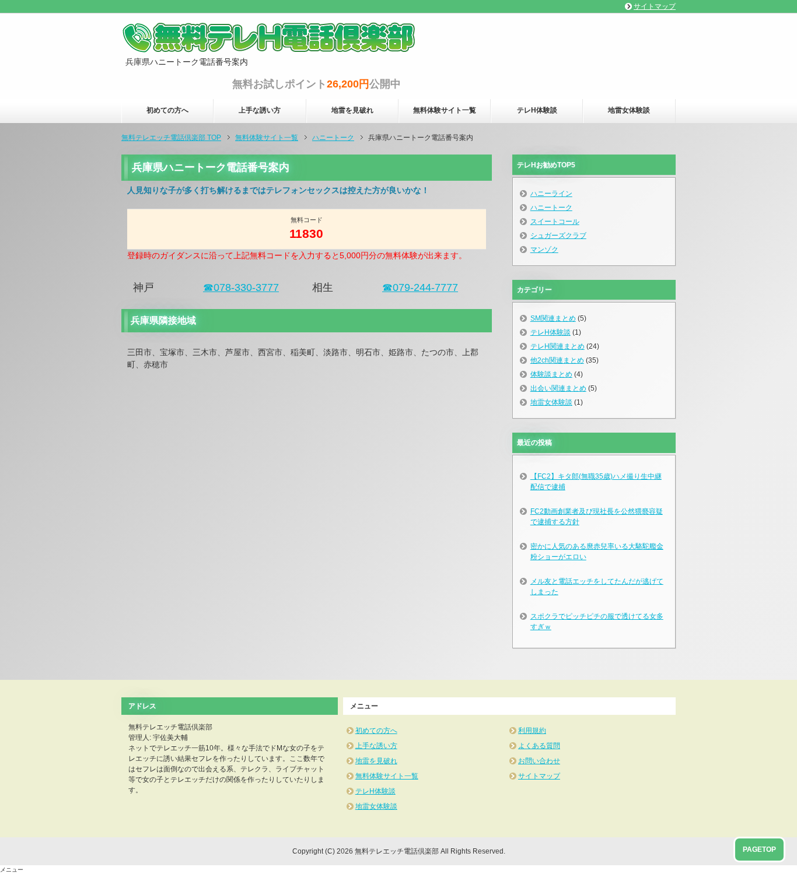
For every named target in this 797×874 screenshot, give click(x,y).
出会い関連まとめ (558, 388)
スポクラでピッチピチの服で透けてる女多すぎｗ (596, 621)
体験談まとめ (551, 374)
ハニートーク (551, 207)
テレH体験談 (537, 110)
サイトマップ (539, 776)
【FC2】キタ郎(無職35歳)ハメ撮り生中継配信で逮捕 (596, 481)
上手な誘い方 (260, 110)
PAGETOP (759, 849)
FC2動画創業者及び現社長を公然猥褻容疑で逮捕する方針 (596, 516)
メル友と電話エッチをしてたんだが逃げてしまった (596, 586)
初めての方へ (167, 110)
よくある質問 (539, 746)
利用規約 (532, 730)
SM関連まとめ (553, 318)
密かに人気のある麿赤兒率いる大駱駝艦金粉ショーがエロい (596, 551)
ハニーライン (551, 193)
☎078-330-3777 (241, 287)
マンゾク (544, 249)
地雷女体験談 (629, 110)
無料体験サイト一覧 (444, 110)
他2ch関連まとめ (557, 360)
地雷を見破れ (352, 110)
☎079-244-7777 (420, 287)
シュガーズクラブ (558, 235)
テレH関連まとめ (557, 346)
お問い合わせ (539, 761)
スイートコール (554, 221)
